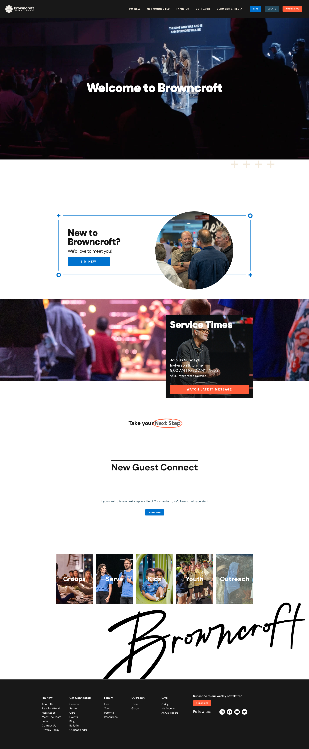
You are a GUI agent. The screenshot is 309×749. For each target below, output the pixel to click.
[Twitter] (244, 712)
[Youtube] (237, 712)
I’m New (135, 9)
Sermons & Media (229, 9)
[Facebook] (229, 712)
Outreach (203, 9)
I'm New (47, 698)
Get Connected (158, 9)
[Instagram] (222, 712)
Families (182, 9)
